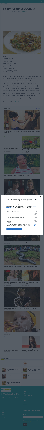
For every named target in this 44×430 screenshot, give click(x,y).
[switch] (35, 214)
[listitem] (22, 211)
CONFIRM (14, 229)
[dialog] (22, 215)
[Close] (41, 197)
